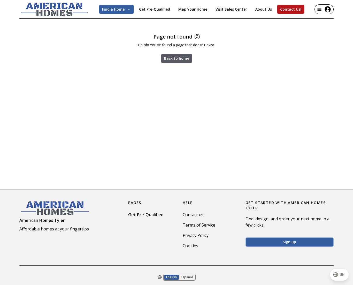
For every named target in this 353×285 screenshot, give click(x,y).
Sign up (289, 241)
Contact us (193, 215)
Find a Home (113, 9)
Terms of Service (199, 225)
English (171, 277)
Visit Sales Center (231, 9)
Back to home (176, 58)
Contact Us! (290, 9)
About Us (263, 9)
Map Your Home (192, 9)
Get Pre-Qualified (154, 9)
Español (187, 277)
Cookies (190, 246)
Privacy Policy (196, 235)
